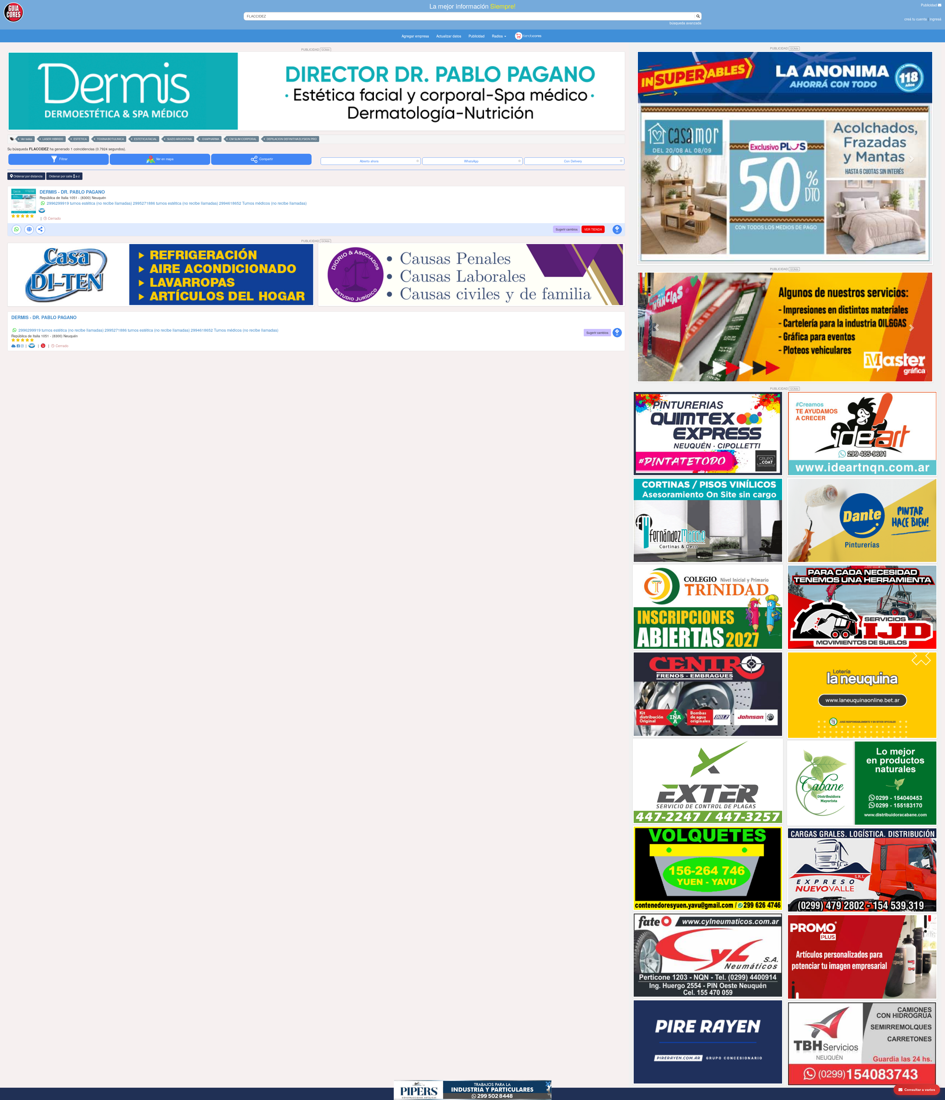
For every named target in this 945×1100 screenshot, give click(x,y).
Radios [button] (498, 35)
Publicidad (929, 4)
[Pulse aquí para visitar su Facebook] (19, 345)
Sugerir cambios (567, 229)
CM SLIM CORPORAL (242, 139)
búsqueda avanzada (685, 22)
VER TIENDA (593, 229)
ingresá (935, 18)
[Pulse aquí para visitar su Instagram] (23, 345)
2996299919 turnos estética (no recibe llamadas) (90, 203)
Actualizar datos (448, 35)
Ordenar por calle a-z (64, 176)
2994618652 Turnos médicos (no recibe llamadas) (263, 203)
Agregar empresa (415, 35)
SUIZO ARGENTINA (179, 139)
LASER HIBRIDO (53, 139)
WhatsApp (471, 161)
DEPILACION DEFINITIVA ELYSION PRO (292, 139)
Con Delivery (573, 161)
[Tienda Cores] (44, 345)
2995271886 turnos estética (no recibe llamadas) (176, 203)
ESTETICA (80, 139)
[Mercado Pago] (43, 210)
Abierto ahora (369, 161)
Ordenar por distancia (28, 176)
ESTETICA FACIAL (145, 139)
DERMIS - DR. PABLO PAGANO (72, 192)
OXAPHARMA (210, 139)
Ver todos (26, 139)
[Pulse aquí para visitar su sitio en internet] (14, 345)
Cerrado (54, 218)
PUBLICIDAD (315, 49)
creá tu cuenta (915, 18)
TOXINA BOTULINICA (110, 139)
